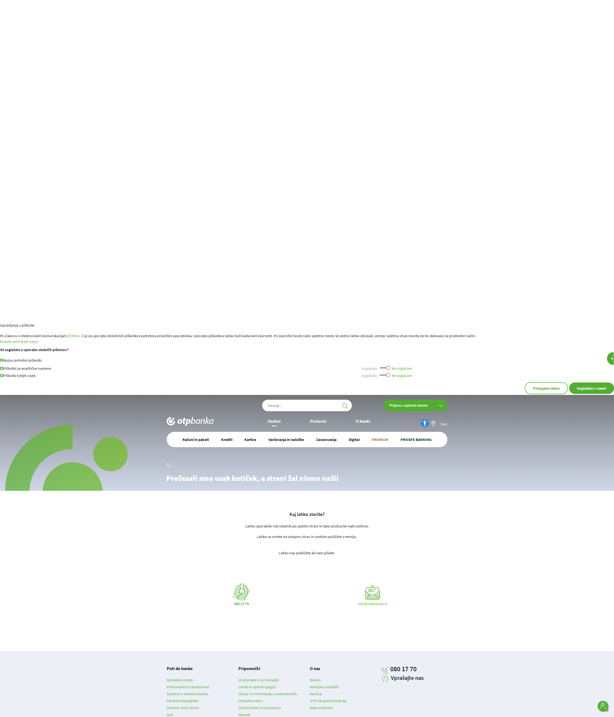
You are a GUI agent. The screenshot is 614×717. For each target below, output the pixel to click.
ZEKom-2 (75, 335)
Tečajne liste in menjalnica (259, 707)
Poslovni (318, 421)
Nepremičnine (321, 707)
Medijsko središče (324, 686)
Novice (315, 679)
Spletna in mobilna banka (187, 693)
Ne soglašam (402, 368)
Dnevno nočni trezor (183, 707)
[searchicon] (345, 405)
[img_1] (190, 421)
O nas (315, 668)
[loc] (433, 423)
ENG (444, 424)
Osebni (274, 421)
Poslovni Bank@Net (182, 700)
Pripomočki (249, 668)
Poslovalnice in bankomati (188, 686)
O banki (363, 421)
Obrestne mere (250, 700)
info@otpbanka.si (372, 603)
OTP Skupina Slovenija (328, 700)
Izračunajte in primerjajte (258, 679)
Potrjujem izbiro (546, 388)
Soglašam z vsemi (591, 388)
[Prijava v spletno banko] (440, 405)
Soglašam (369, 368)
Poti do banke (180, 668)
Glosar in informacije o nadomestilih (267, 693)
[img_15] (169, 464)
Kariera (316, 693)
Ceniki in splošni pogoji (257, 686)
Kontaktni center (180, 679)
